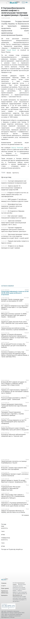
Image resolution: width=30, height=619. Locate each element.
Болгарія (26, 297)
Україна (26, 18)
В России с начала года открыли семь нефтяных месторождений (14, 468)
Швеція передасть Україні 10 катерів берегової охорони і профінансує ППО (13, 481)
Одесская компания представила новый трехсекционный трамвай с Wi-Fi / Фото (13, 222)
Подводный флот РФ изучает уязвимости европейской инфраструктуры (10, 488)
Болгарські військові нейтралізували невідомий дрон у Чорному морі (13, 435)
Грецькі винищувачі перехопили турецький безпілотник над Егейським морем (14, 405)
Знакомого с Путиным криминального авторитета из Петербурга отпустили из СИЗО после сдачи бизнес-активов (14, 504)
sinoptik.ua (19, 549)
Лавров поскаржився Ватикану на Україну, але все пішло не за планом (13, 511)
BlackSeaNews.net (17, 595)
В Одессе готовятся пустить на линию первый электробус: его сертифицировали (14, 194)
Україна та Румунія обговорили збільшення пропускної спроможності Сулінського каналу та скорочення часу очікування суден (14, 337)
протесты (15, 173)
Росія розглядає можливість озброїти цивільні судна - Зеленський (13, 398)
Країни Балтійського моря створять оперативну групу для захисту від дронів (14, 428)
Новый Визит (11, 50)
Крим (27, 350)
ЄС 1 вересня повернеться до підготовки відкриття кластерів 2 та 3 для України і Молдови (14, 307)
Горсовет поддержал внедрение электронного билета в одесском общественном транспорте (13, 229)
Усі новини (25, 515)
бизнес (9, 173)
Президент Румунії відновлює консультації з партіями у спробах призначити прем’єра (12, 413)
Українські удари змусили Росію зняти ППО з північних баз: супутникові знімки (14, 322)
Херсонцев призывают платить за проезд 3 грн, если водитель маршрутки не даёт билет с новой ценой (14, 236)
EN (26, 2)
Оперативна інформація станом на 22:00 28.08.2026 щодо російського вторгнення (15, 293)
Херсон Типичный (17, 147)
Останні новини (7, 286)
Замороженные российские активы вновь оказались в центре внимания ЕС (14, 328)
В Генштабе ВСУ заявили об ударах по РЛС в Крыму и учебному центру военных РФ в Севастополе (13, 383)
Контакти (4, 595)
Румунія (27, 332)
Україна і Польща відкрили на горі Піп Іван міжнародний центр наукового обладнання (13, 421)
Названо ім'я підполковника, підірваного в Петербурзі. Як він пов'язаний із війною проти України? (15, 391)
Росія (27, 312)
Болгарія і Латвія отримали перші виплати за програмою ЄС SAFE (12, 300)
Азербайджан (25, 472)
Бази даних (5, 588)
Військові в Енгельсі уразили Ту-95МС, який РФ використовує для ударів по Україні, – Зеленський (14, 315)
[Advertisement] (15, 266)
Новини (3, 583)
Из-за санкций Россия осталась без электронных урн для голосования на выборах (13, 345)
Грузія (27, 459)
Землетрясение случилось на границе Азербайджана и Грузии (13, 462)
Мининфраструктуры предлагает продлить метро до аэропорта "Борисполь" (11, 206)
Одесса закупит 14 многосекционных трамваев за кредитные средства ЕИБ (11, 187)
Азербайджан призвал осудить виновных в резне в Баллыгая (14, 474)
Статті (3, 586)
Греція (27, 402)
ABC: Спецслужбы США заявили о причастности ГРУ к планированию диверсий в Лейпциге (13, 496)
